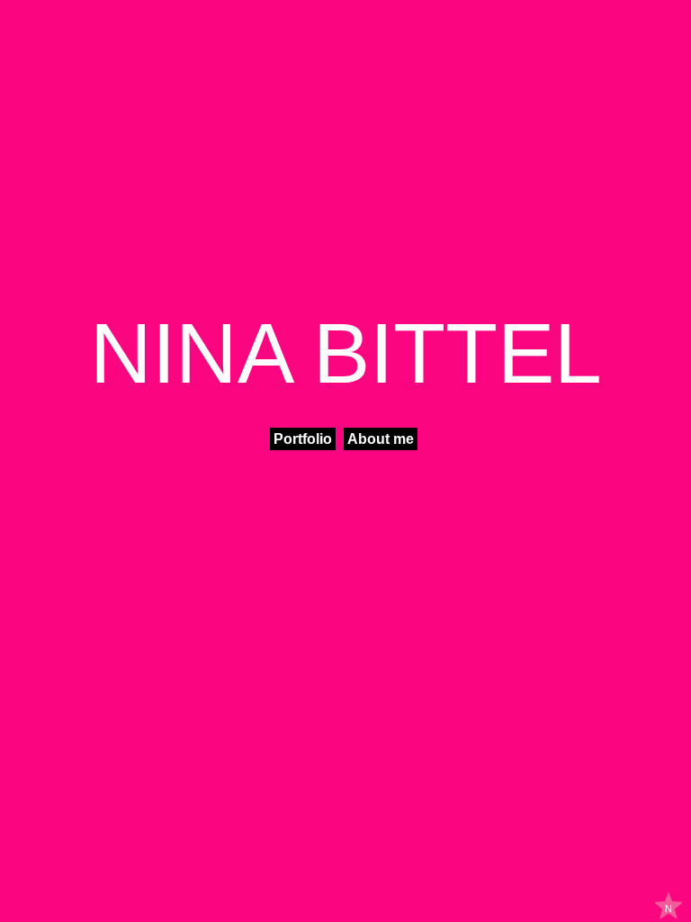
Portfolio (303, 439)
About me (380, 439)
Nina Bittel (346, 353)
